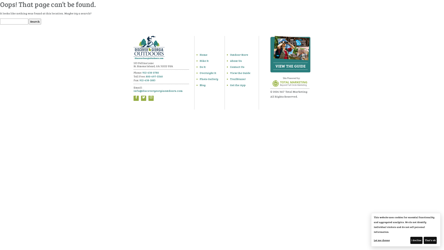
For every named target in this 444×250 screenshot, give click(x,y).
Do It (203, 67)
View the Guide (240, 73)
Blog (203, 85)
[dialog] (406, 230)
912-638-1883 (147, 80)
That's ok (430, 240)
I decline (416, 240)
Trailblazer (238, 79)
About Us (236, 60)
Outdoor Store (239, 54)
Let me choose (382, 240)
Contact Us (237, 67)
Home (203, 54)
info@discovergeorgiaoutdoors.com (158, 91)
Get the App (238, 85)
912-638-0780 (150, 72)
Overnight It (208, 73)
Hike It (204, 60)
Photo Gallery (209, 79)
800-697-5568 (154, 76)
